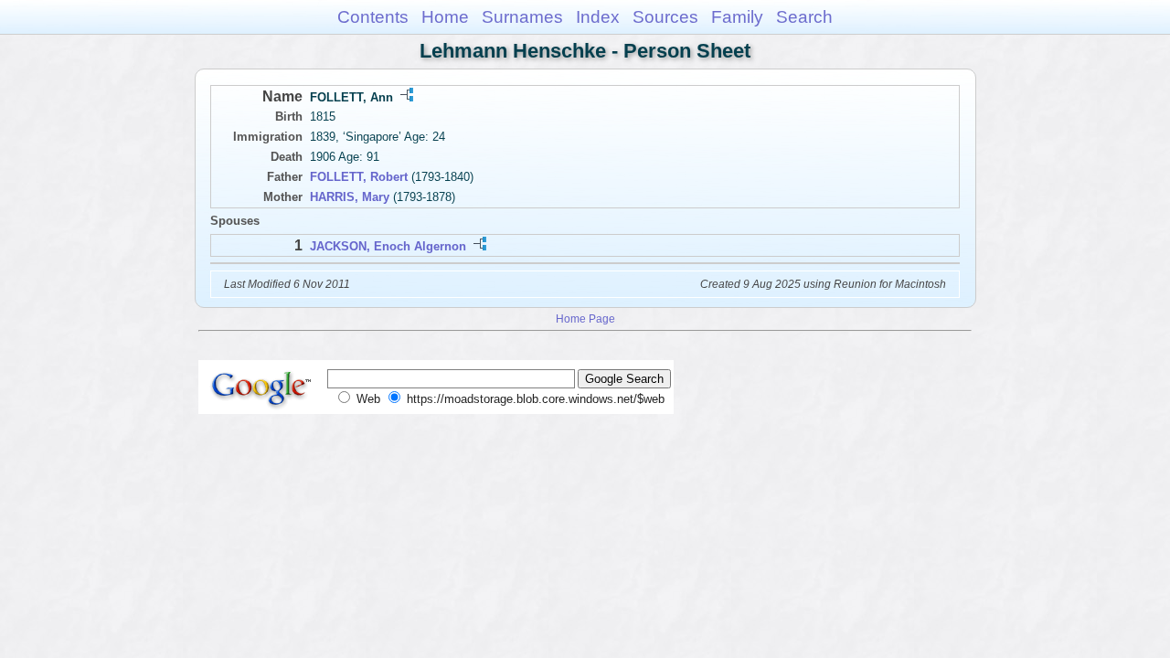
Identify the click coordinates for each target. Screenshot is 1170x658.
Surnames (522, 17)
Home (445, 17)
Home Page (585, 318)
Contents (373, 17)
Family (737, 17)
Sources (665, 17)
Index (598, 17)
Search (804, 17)
